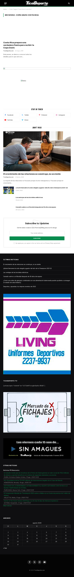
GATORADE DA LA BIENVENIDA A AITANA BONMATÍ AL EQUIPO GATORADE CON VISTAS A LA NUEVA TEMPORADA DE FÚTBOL (36, 487)
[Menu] (5, 3)
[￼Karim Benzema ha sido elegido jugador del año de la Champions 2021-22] (8, 190)
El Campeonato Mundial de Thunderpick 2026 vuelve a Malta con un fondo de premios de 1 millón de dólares (37, 494)
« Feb (5, 548)
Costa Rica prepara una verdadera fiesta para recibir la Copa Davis (18, 45)
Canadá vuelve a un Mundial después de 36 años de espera (36, 207)
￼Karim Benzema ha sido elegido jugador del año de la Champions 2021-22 (42, 188)
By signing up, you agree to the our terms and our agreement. (37, 243)
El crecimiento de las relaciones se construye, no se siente (32, 174)
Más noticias (7, 506)
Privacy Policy (49, 243)
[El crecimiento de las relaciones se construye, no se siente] (37, 151)
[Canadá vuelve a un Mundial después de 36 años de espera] (8, 209)
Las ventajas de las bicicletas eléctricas (29, 197)
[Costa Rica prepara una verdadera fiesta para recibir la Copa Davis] (19, 30)
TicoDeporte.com (8, 51)
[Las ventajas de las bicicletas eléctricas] (8, 200)
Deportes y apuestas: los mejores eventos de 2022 (19, 286)
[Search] (69, 3)
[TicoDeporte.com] (37, 3)
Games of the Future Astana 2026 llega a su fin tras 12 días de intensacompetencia (31, 501)
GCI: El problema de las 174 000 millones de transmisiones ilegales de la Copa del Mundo (33, 480)
